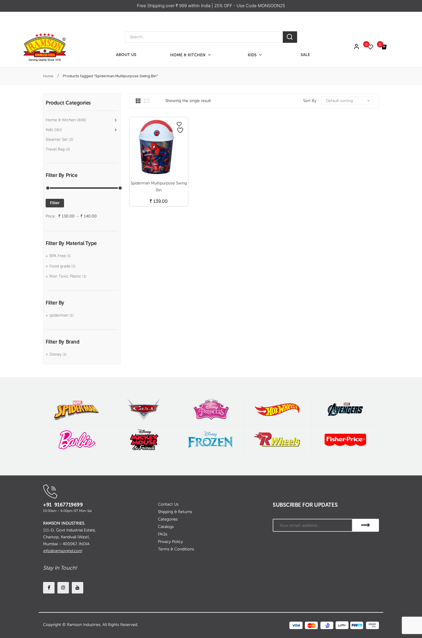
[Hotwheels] (278, 409)
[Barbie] (76, 440)
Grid (138, 101)
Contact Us (168, 504)
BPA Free (57, 256)
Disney (55, 354)
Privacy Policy (170, 541)
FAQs (162, 534)
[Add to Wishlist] (179, 124)
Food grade (59, 266)
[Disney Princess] (210, 409)
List (146, 101)
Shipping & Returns (175, 512)
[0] (373, 47)
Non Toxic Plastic (65, 276)
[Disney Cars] (143, 409)
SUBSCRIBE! (366, 525)
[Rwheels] (278, 440)
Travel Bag (55, 149)
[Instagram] (63, 587)
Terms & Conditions (176, 549)
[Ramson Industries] (44, 47)
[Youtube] (77, 587)
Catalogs (166, 527)
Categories (168, 519)
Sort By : (310, 101)
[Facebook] (49, 587)
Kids (49, 130)
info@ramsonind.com (62, 551)
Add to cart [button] (159, 195)
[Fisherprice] (345, 440)
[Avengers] (345, 409)
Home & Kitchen (61, 120)
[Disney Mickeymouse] (143, 440)
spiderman (58, 315)
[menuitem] (126, 55)
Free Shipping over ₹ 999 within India (174, 5)
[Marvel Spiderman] (76, 409)
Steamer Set (57, 139)
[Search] (290, 37)
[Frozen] (210, 440)
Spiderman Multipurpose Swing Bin (159, 186)
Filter (55, 203)
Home (48, 76)
